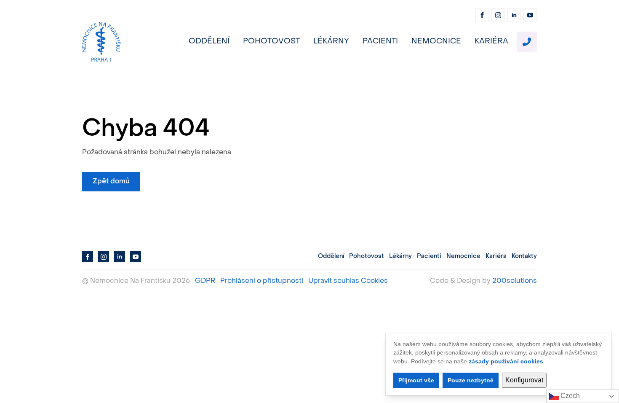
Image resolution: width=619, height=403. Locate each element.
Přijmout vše (416, 380)
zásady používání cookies (506, 361)
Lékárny (331, 41)
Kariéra (491, 41)
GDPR (205, 281)
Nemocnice (436, 41)
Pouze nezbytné (471, 380)
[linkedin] (514, 15)
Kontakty (524, 256)
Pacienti (380, 41)
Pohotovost (271, 41)
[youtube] (530, 15)
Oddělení (209, 41)
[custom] (527, 42)
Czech (569, 395)
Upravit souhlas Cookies (348, 281)
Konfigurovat (524, 380)
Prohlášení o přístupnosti (261, 281)
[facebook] (482, 15)
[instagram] (498, 15)
